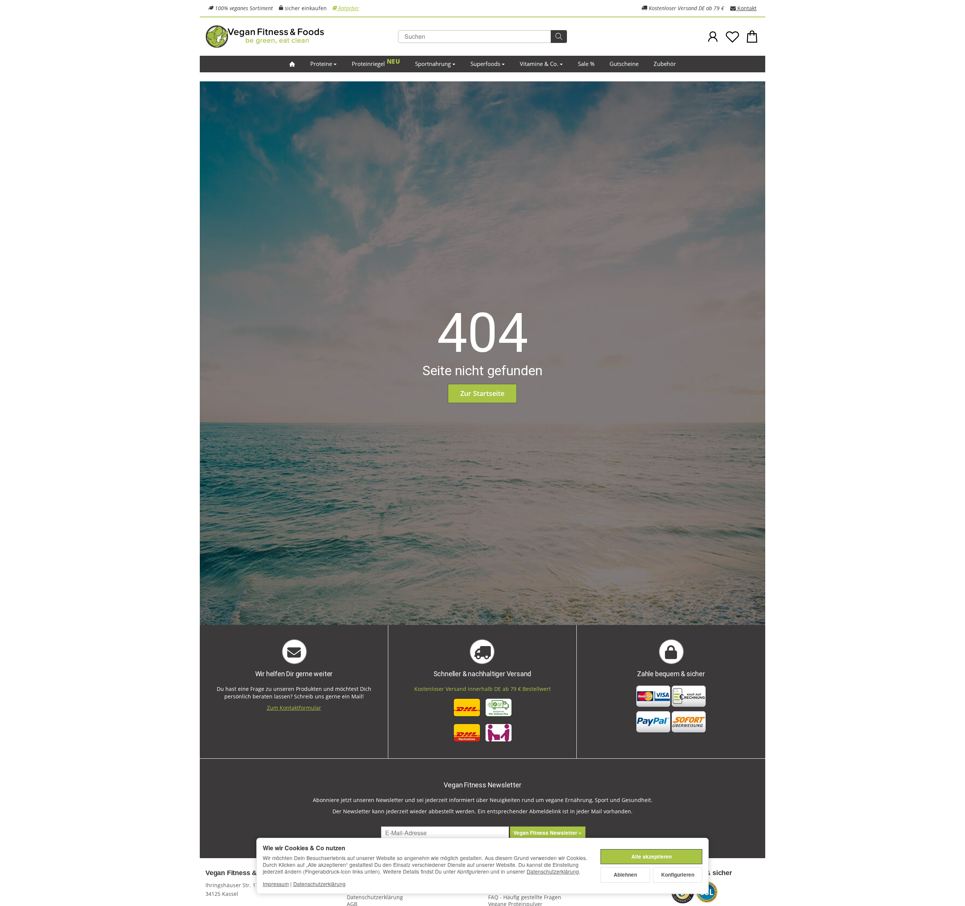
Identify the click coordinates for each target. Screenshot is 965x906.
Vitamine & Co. (539, 63)
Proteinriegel (368, 63)
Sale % (586, 63)
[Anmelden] (712, 36)
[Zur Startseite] (297, 36)
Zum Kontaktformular (294, 707)
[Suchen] (559, 36)
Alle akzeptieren (651, 856)
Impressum (276, 884)
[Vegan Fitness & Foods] (292, 64)
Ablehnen (625, 874)
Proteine (321, 63)
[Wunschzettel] (732, 36)
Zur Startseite (482, 393)
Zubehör (665, 63)
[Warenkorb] (752, 36)
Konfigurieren (677, 874)
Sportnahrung (433, 63)
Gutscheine (624, 63)
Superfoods (485, 63)
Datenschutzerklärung (553, 871)
